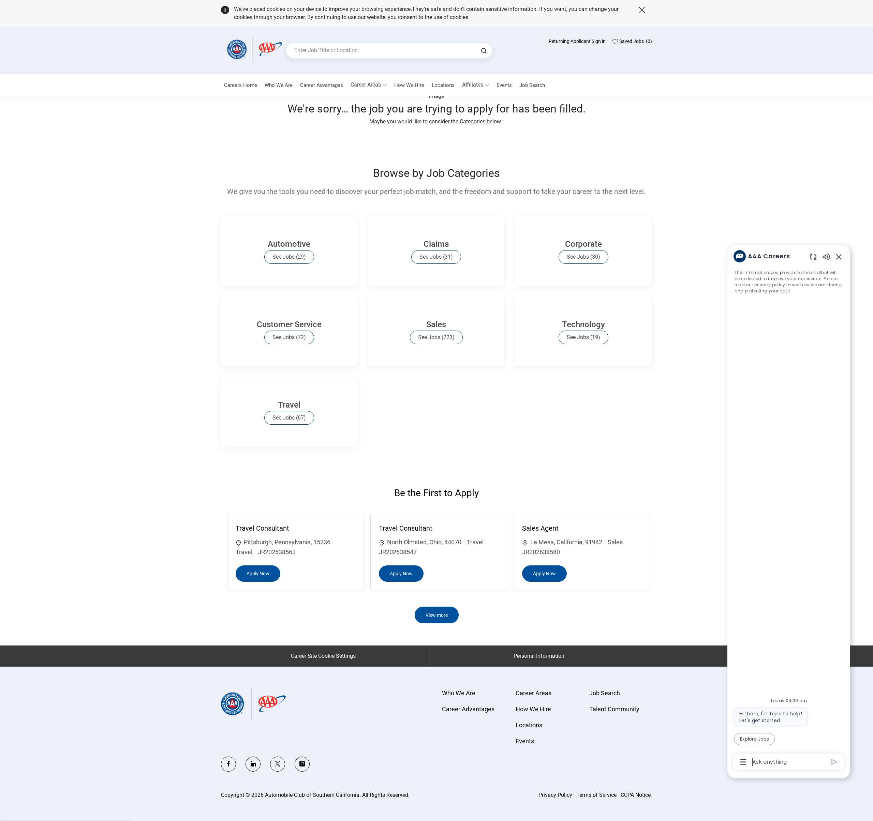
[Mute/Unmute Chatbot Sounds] (826, 256)
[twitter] (277, 764)
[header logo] (253, 49)
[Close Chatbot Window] (838, 256)
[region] (788, 508)
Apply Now (263, 573)
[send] (834, 762)
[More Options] (743, 762)
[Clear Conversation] (813, 256)
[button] (483, 50)
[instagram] (302, 764)
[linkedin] (253, 764)
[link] (279, 85)
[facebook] (228, 764)
